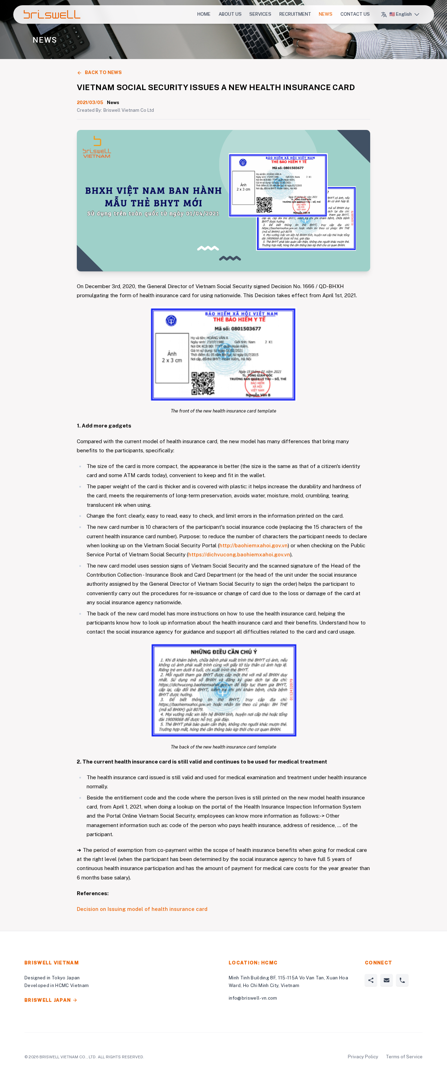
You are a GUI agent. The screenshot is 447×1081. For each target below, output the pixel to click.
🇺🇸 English (400, 14)
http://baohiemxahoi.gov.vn (253, 545)
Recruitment (295, 14)
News (325, 14)
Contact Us (355, 14)
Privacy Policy (363, 1056)
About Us (230, 14)
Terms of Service (404, 1056)
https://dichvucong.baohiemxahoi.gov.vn (239, 554)
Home (204, 14)
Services (260, 14)
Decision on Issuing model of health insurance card (142, 909)
